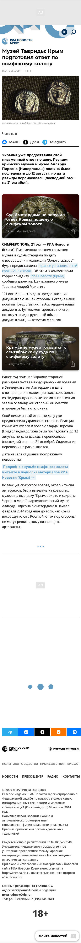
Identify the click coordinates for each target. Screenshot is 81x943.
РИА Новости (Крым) (47, 276)
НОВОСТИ (10, 777)
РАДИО (52, 777)
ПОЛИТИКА (10, 764)
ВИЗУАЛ (73, 764)
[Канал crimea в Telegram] (10, 732)
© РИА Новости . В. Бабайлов (17, 123)
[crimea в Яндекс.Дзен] (42, 732)
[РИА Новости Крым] (17, 41)
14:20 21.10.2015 (11, 70)
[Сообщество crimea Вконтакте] (26, 732)
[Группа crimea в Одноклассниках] (58, 732)
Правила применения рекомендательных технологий (32, 831)
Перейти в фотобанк (44, 123)
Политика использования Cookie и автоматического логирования (27, 818)
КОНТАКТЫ (71, 777)
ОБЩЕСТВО (29, 764)
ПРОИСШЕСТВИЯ (52, 764)
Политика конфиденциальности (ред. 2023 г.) (35, 825)
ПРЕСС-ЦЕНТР (32, 777)
